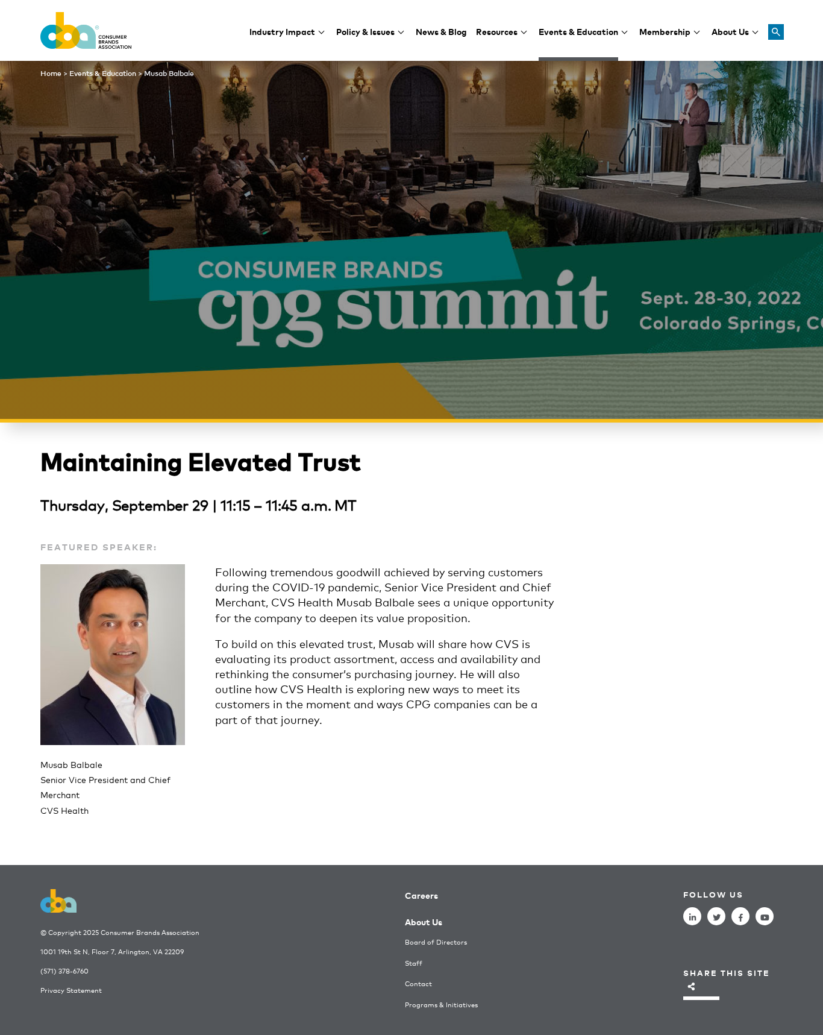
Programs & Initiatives (441, 1004)
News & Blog (441, 31)
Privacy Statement (71, 990)
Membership (664, 31)
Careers (421, 895)
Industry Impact (282, 31)
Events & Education (578, 31)
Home (50, 73)
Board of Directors (436, 941)
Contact (418, 983)
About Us (730, 31)
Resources (497, 31)
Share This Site (726, 972)
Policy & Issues (365, 31)
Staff (413, 962)
